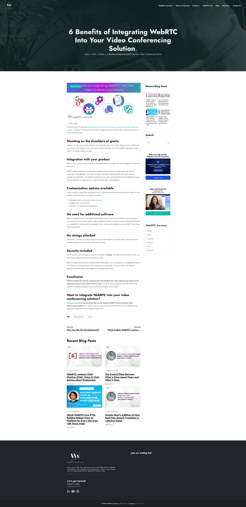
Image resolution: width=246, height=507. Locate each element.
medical (81, 203)
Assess (149, 231)
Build (149, 235)
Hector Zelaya (73, 123)
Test (148, 246)
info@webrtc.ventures (74, 486)
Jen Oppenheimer (74, 411)
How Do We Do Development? (83, 328)
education (98, 200)
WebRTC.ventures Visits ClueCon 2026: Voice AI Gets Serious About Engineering (83, 377)
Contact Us (237, 6)
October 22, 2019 (76, 86)
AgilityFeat (124, 504)
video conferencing (78, 317)
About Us (225, 6)
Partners (195, 6)
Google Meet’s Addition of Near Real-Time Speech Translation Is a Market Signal (122, 417)
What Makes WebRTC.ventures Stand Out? (124, 328)
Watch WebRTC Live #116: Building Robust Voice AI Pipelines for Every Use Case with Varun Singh (82, 419)
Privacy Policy (140, 504)
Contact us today (73, 303)
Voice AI (150, 242)
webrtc (90, 317)
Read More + (71, 383)
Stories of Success (183, 6)
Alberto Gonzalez (112, 370)
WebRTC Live (208, 6)
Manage (150, 250)
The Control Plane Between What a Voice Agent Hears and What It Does (122, 377)
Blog (217, 6)
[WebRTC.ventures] (9, 6)
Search (150, 135)
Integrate (150, 238)
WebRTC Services (165, 6)
